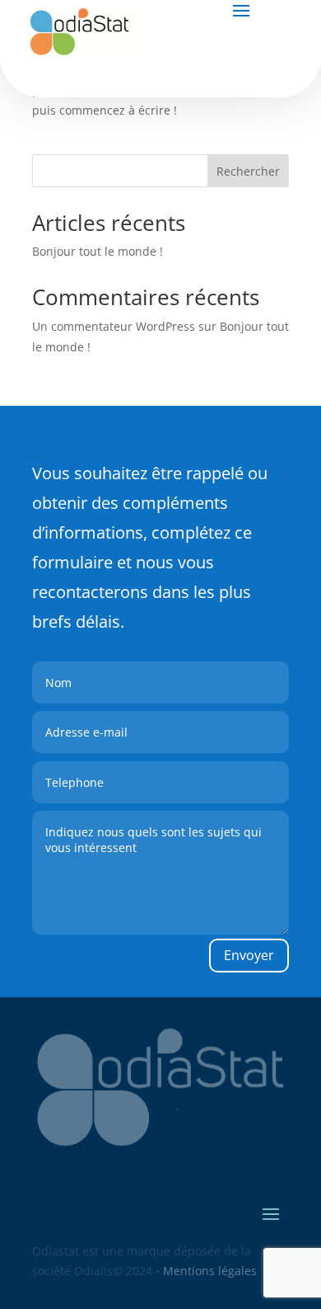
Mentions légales (208, 1270)
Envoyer (249, 955)
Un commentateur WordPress (113, 326)
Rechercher (248, 171)
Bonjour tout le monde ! (97, 251)
